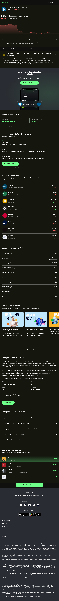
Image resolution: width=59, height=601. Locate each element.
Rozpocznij (8, 402)
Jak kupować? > (23, 49)
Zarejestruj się (4, 43)
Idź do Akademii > (30, 349)
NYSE (20, 396)
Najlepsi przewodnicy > (36, 49)
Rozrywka (8, 396)
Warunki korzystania (16, 580)
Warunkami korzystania (35, 574)
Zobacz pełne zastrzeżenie (46, 574)
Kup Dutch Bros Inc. (29, 83)
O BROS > (14, 49)
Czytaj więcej (6, 344)
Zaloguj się (50, 2)
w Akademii (42, 167)
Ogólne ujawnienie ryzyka (7, 580)
